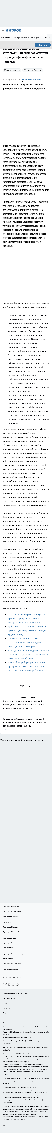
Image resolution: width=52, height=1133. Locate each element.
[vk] (22, 686)
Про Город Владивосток (12, 963)
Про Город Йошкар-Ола (12, 932)
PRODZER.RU (22, 1054)
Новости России (33, 70)
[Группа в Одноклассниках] (9, 984)
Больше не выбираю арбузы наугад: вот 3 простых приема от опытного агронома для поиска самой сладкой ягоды (24, 723)
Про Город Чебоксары (11, 906)
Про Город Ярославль (11, 916)
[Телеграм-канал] (13, 984)
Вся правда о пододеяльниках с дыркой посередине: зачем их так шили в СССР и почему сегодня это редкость (23, 706)
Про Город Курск (9, 938)
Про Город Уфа (8, 948)
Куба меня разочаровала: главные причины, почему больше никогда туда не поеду (27, 630)
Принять (43, 45)
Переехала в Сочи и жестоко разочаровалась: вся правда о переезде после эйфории (24, 642)
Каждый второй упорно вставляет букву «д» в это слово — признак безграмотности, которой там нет (27, 666)
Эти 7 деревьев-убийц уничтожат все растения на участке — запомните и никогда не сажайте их (28, 654)
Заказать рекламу (9, 998)
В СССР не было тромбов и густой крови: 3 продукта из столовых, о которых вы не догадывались (26, 618)
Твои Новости (8, 959)
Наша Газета (7, 922)
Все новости (6, 37)
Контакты (6, 1008)
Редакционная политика (12, 1013)
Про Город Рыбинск (10, 943)
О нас (5, 1003)
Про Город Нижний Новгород (14, 954)
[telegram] (30, 686)
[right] (49, 37)
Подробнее (7, 1102)
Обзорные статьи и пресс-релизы (28, 37)
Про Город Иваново (10, 927)
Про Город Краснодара (11, 970)
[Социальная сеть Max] (17, 984)
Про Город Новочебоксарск (13, 911)
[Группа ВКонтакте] (5, 984)
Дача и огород (12, 70)
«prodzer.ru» (20, 1023)
